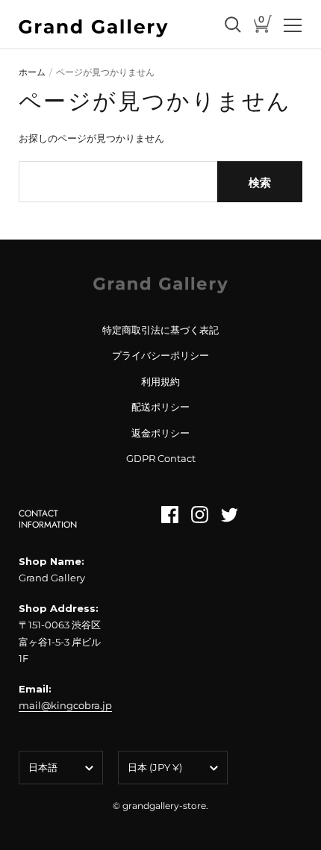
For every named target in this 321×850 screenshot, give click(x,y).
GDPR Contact (161, 458)
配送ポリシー (160, 407)
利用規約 (160, 381)
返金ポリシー (160, 433)
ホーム (32, 72)
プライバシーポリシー (160, 355)
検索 (260, 182)
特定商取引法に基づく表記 (160, 330)
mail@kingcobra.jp (65, 705)
